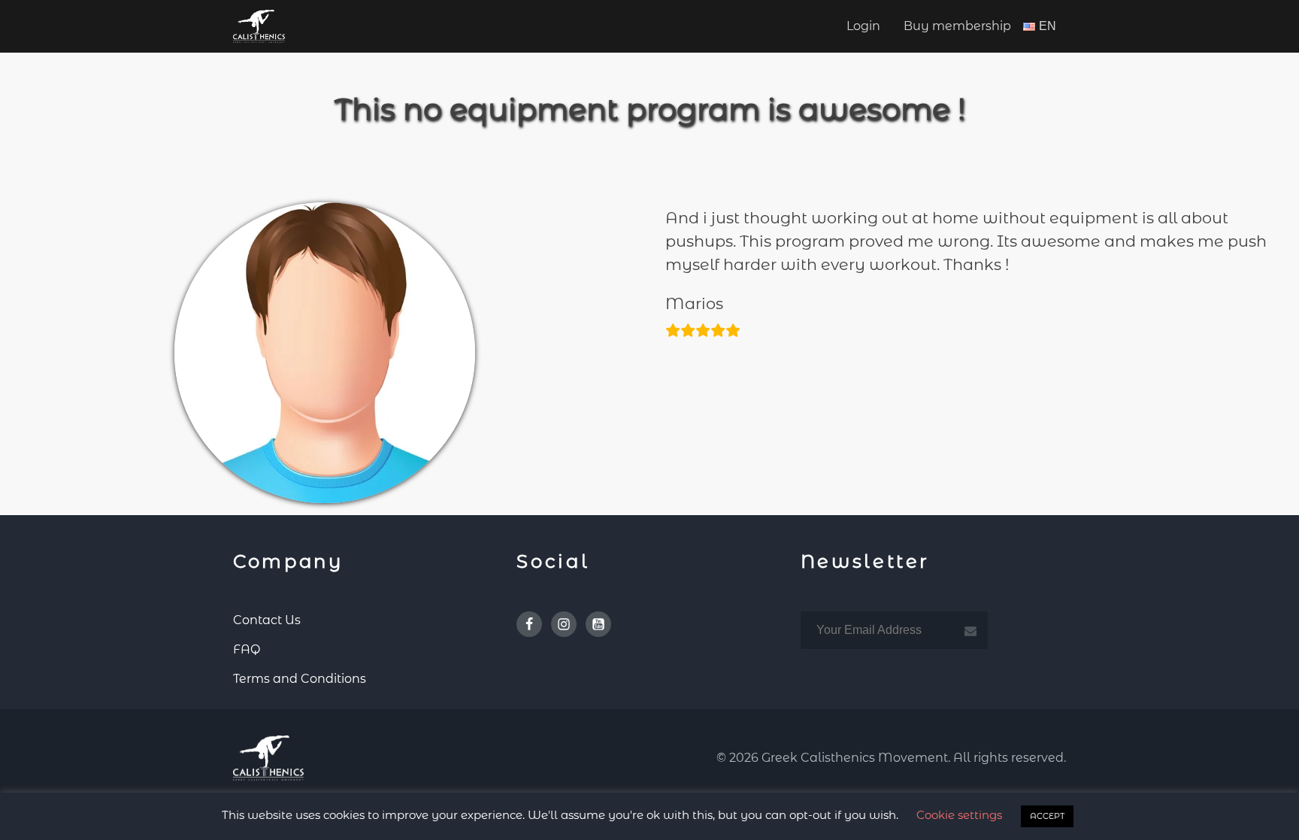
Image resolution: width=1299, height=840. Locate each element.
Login (863, 26)
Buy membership (957, 26)
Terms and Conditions (299, 679)
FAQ (246, 649)
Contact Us (267, 620)
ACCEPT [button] (1047, 816)
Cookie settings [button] (959, 815)
